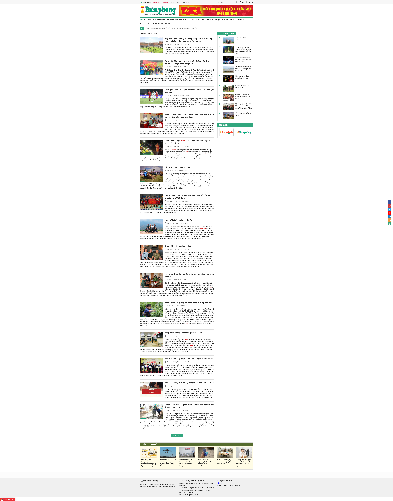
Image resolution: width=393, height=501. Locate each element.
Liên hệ (219, 483)
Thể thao (233, 20)
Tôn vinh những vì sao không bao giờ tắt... (242, 77)
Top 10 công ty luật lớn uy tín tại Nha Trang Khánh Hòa (189, 383)
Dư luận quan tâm (226, 34)
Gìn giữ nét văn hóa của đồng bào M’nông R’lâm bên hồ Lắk (243, 69)
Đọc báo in (223, 125)
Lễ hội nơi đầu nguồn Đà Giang (178, 167)
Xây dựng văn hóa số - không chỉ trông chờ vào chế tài (243, 97)
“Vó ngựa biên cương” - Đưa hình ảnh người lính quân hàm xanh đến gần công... (243, 50)
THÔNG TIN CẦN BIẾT (149, 444)
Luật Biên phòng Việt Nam (156, 29)
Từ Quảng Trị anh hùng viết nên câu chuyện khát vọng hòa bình (243, 59)
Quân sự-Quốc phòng (174, 20)
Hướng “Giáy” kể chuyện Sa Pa (178, 220)
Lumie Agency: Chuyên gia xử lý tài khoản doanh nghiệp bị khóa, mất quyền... (148, 463)
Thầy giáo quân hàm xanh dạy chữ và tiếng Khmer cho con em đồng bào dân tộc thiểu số (189, 115)
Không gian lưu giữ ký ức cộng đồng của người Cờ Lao (189, 303)
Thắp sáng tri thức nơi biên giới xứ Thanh (183, 333)
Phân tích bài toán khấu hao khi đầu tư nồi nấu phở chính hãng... (186, 463)
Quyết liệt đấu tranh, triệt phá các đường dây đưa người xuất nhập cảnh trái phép (187, 62)
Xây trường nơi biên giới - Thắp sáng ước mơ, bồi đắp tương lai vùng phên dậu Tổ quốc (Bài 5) (188, 39)
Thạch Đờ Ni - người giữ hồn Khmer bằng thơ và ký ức (189, 359)
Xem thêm (177, 436)
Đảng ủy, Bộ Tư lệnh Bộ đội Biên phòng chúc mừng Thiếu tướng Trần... (243, 106)
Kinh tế (208, 20)
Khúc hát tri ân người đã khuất (178, 246)
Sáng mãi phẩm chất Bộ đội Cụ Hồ (160, 23)
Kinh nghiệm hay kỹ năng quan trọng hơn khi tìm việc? (224, 462)
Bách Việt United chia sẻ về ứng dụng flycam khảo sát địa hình (168, 463)
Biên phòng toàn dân (191, 20)
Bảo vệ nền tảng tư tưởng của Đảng (182, 29)
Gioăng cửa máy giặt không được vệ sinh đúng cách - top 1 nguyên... (243, 463)
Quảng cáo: (225, 481)
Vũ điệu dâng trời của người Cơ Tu (242, 86)
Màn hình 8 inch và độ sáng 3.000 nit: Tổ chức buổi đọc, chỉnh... (205, 463)
